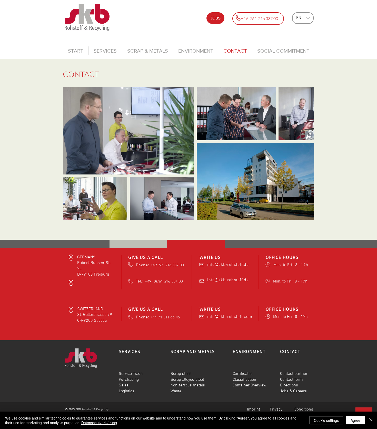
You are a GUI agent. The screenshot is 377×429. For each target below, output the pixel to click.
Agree (355, 420)
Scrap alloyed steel (187, 379)
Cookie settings (326, 420)
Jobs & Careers (293, 391)
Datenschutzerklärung (99, 422)
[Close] (371, 420)
